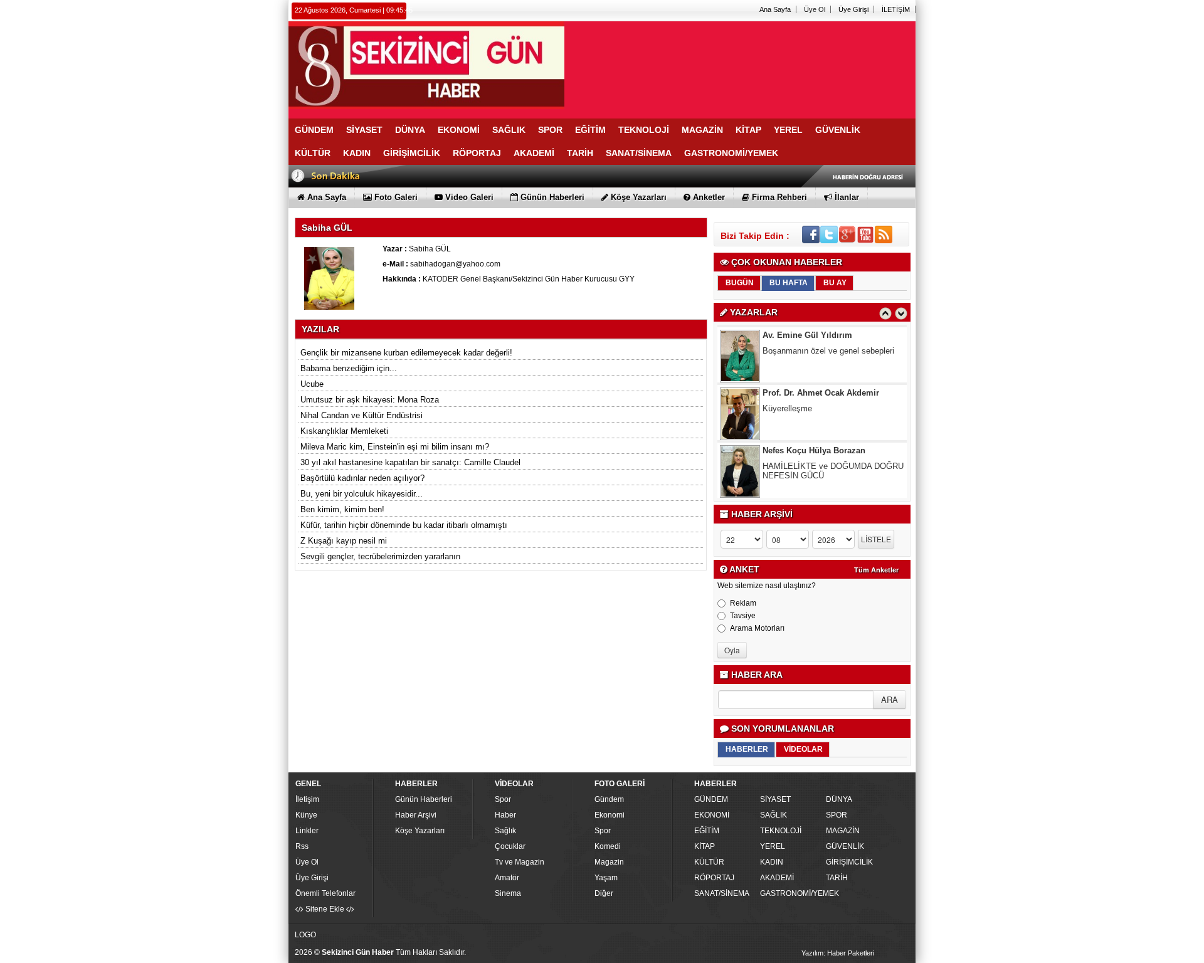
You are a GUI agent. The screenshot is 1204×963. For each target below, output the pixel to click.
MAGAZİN (843, 830)
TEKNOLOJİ (780, 830)
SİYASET (775, 799)
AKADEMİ (777, 877)
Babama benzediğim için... (348, 368)
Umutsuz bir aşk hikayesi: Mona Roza (369, 399)
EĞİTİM (706, 830)
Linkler (307, 830)
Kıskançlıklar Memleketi (344, 431)
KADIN (771, 862)
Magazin (609, 862)
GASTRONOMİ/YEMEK (791, 893)
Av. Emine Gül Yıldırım (807, 328)
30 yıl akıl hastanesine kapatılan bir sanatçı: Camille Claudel (410, 462)
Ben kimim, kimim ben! (342, 509)
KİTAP (704, 846)
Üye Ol (814, 9)
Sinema (508, 893)
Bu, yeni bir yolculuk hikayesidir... (361, 493)
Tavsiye (743, 615)
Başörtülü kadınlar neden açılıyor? (362, 478)
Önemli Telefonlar (325, 893)
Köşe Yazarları (420, 830)
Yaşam (606, 877)
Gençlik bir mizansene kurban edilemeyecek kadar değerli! (406, 352)
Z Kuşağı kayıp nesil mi (343, 540)
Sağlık (505, 830)
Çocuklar (510, 846)
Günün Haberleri (423, 799)
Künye (306, 815)
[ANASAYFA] (426, 64)
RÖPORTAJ (714, 877)
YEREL (772, 846)
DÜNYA (839, 799)
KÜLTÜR (709, 862)
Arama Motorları (757, 628)
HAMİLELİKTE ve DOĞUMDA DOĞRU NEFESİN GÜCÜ (833, 464)
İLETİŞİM (896, 9)
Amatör (507, 877)
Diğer (603, 893)
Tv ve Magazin (519, 862)
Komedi (607, 846)
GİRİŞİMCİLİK (849, 862)
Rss (302, 846)
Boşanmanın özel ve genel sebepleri (828, 344)
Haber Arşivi (415, 815)
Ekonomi (609, 815)
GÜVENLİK (845, 846)
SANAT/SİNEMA (721, 893)
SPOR (836, 815)
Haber (505, 815)
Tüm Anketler (876, 570)
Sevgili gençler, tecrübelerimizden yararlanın (380, 556)
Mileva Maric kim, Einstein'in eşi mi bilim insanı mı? (394, 446)
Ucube (312, 384)
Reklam (743, 603)
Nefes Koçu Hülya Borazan (814, 443)
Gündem (609, 799)
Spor (503, 799)
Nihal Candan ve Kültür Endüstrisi (361, 415)
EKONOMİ (711, 815)
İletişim (307, 799)
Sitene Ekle (325, 909)
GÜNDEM (711, 799)
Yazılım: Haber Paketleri (837, 953)
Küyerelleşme (787, 401)
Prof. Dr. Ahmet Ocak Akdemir (821, 386)
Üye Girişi (853, 9)
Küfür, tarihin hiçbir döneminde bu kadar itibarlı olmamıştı (403, 525)
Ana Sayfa (775, 9)
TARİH (837, 877)
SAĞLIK (773, 815)
